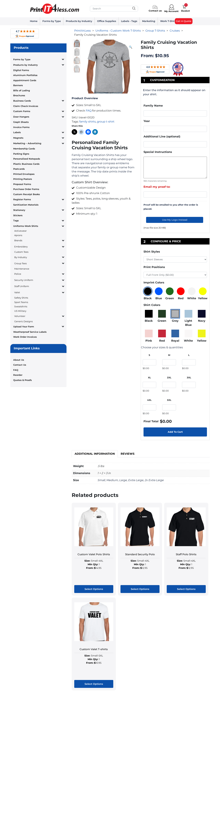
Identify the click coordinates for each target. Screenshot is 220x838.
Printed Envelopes (24, 174)
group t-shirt (105, 121)
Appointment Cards (24, 80)
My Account (171, 11)
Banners (18, 85)
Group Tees (20, 263)
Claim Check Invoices (25, 106)
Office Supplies (106, 21)
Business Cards (22, 100)
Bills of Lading (21, 90)
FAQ (15, 370)
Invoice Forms (21, 127)
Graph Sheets (21, 122)
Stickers (18, 215)
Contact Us (19, 364)
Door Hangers (21, 116)
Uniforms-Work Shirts (25, 226)
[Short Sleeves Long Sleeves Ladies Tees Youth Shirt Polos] (175, 259)
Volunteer (19, 316)
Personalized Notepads (26, 158)
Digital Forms (21, 70)
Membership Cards (24, 148)
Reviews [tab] (127, 453)
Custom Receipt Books (26, 194)
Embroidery (21, 246)
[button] (130, 47)
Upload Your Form (23, 326)
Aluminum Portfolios (25, 75)
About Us (18, 359)
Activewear (20, 230)
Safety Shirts (21, 297)
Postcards (19, 168)
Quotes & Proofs (22, 380)
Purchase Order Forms (26, 189)
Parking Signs (21, 153)
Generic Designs (23, 321)
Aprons (18, 235)
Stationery (19, 210)
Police (17, 273)
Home (33, 21)
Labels (17, 132)
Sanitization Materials (25, 204)
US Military (20, 311)
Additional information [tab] (95, 453)
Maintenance (21, 268)
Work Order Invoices (25, 336)
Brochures (19, 95)
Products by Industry (79, 21)
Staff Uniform (21, 286)
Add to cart (175, 431)
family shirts (87, 121)
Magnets (18, 137)
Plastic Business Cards (26, 163)
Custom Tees (21, 252)
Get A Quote (183, 21)
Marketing (148, 21)
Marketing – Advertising (27, 143)
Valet (17, 292)
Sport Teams (21, 302)
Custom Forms (21, 111)
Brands (18, 240)
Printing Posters (22, 179)
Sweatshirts (20, 306)
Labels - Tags (129, 21)
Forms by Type (51, 21)
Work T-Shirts (168, 21)
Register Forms (22, 199)
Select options (94, 589)
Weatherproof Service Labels (30, 331)
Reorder (17, 375)
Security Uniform (23, 280)
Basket (185, 10)
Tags (16, 220)
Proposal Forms (22, 184)
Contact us (155, 10)
